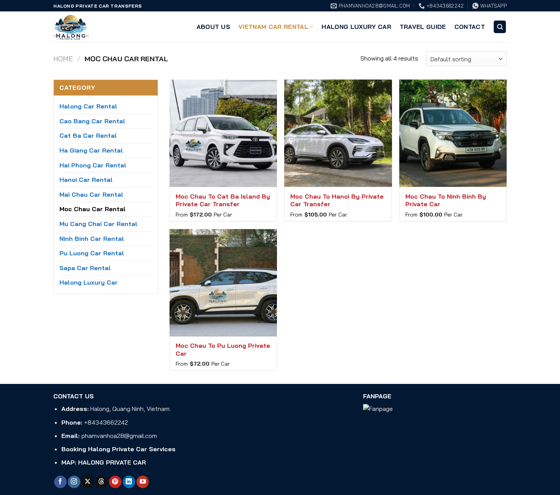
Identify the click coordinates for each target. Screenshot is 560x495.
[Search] (500, 27)
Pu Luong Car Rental (91, 253)
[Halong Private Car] (91, 26)
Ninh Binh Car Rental (91, 238)
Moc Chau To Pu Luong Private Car (223, 349)
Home (63, 58)
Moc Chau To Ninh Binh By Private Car (445, 200)
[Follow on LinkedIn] (129, 482)
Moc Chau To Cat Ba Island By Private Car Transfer (223, 200)
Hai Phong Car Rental (92, 165)
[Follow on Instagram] (74, 482)
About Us (213, 26)
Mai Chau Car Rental (91, 194)
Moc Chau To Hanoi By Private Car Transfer (337, 200)
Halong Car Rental (88, 106)
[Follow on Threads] (101, 482)
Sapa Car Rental (85, 268)
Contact (469, 26)
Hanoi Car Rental (86, 179)
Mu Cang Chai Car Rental (98, 224)
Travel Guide (423, 26)
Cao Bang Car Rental (92, 121)
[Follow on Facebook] (60, 482)
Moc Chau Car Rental (92, 209)
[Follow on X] (88, 482)
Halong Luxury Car (356, 26)
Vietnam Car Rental (273, 26)
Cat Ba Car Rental (88, 135)
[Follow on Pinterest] (115, 482)
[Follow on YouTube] (142, 482)
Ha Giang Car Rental (91, 150)
